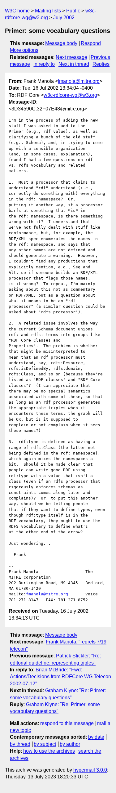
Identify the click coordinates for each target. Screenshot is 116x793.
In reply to (44, 64)
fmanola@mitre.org (79, 81)
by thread (20, 744)
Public (73, 10)
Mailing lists (48, 10)
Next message (71, 57)
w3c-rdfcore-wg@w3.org (70, 95)
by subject (45, 744)
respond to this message (67, 723)
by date (96, 737)
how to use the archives (49, 751)
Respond (91, 43)
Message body (61, 43)
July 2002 (64, 17)
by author (70, 744)
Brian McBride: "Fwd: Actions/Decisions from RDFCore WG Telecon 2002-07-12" (60, 676)
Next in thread (73, 64)
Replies (101, 64)
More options (24, 50)
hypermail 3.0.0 (90, 770)
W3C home (17, 10)
